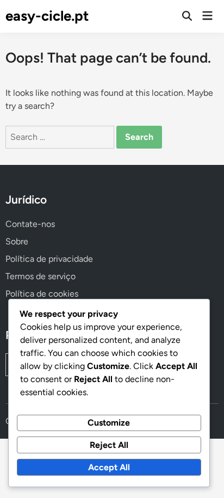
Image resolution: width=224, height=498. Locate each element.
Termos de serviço (40, 276)
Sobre (16, 241)
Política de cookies (41, 293)
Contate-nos (30, 224)
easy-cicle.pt (47, 15)
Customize (109, 422)
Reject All (109, 445)
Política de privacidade (49, 259)
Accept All (109, 467)
